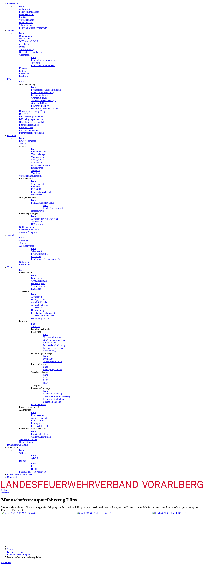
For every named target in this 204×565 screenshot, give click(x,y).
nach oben (6, 562)
